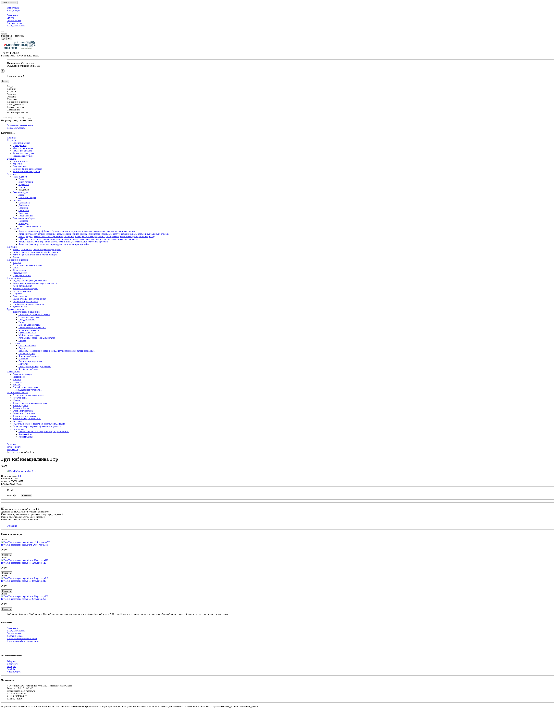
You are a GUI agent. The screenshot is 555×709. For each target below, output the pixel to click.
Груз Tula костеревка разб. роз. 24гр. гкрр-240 (23, 581)
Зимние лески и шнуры (24, 416)
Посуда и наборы (26, 319)
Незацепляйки (25, 215)
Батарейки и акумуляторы (25, 387)
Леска (21, 195)
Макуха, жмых (20, 273)
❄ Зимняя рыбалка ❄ (17, 392)
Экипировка (19, 429)
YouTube (11, 669)
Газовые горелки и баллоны (32, 327)
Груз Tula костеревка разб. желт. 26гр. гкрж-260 (24, 545)
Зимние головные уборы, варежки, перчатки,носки (43, 431)
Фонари (17, 384)
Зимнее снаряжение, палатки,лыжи (30, 403)
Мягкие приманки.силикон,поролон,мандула (35, 254)
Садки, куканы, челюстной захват (29, 299)
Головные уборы (26, 353)
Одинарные (24, 202)
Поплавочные (19, 166)
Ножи (21, 322)
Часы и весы (19, 377)
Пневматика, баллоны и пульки (34, 314)
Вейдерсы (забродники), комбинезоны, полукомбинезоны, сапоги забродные (56, 351)
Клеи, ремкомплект (22, 286)
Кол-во (10, 495)
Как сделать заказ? (16, 25)
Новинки (11, 137)
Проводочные (19, 145)
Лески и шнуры (20, 192)
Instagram (11, 666)
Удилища (11, 158)
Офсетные (23, 210)
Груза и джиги (20, 176)
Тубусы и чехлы (20, 306)
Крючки (17, 200)
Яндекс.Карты (14, 671)
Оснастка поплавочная (29, 226)
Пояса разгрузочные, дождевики (34, 366)
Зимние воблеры (21, 408)
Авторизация (13, 10)
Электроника (13, 371)
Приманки (12, 247)
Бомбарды (23, 223)
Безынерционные (21, 143)
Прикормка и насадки (17, 260)
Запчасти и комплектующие (26, 171)
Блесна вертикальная (23, 411)
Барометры (18, 382)
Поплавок (23, 221)
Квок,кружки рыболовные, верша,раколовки (35, 283)
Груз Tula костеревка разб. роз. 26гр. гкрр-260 (23, 599)
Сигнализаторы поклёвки (25, 301)
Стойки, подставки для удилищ (28, 304)
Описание (12, 526)
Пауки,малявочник (22, 291)
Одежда (16, 343)
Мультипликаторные (23, 148)
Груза (21, 179)
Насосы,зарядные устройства (27, 390)
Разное (16, 228)
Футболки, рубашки (28, 369)
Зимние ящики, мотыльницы (27, 418)
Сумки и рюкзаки (27, 332)
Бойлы (16, 267)
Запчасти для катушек (23, 153)
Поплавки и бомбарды (24, 218)
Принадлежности (15, 278)
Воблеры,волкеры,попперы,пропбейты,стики (35, 252)
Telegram (11, 661)
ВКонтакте (12, 664)
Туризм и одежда (15, 309)
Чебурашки (12, 449)
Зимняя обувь (25, 434)
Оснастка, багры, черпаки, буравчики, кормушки (37, 426)
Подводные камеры (22, 374)
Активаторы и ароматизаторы (27, 265)
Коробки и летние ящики (25, 288)
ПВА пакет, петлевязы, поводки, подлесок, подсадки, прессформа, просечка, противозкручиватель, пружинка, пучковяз (77, 239)
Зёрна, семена (19, 270)
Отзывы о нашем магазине (20, 125)
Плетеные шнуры (27, 197)
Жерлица (17, 400)
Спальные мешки (27, 345)
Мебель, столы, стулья (29, 335)
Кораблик (17, 163)
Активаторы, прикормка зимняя (28, 395)
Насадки (17, 262)
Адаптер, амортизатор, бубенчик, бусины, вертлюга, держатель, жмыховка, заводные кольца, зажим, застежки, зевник (76, 231)
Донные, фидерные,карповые (27, 169)
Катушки (11, 140)
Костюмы (23, 358)
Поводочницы (20, 296)
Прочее (22, 340)
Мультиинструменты (28, 330)
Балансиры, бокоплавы (24, 413)
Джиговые (23, 213)
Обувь (21, 348)
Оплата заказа (14, 20)
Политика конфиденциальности (23, 641)
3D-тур (10, 18)
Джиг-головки (25, 182)
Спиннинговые (20, 161)
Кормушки (23, 184)
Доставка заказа (15, 23)
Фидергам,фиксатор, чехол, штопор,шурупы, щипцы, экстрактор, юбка (53, 244)
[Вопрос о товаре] (2, 507)
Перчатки (23, 364)
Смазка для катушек (23, 156)
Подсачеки (18, 293)
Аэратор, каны (20, 398)
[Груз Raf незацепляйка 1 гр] (21, 471)
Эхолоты (17, 379)
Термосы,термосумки (29, 317)
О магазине (12, 15)
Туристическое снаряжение (26, 312)
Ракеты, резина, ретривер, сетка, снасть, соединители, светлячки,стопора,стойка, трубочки (63, 241)
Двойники (23, 205)
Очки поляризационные (30, 361)
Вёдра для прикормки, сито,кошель (30, 280)
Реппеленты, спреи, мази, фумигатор (36, 338)
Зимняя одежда (25, 437)
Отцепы (22, 187)
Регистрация (13, 7)
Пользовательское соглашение (22, 638)
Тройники (23, 208)
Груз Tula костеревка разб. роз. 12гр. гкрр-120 (23, 563)
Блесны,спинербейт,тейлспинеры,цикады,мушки (37, 249)
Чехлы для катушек (22, 150)
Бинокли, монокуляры (29, 325)
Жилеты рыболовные (29, 356)
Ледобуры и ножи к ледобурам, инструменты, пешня (39, 424)
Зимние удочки (20, 405)
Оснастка (11, 174)
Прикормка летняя (22, 275)
